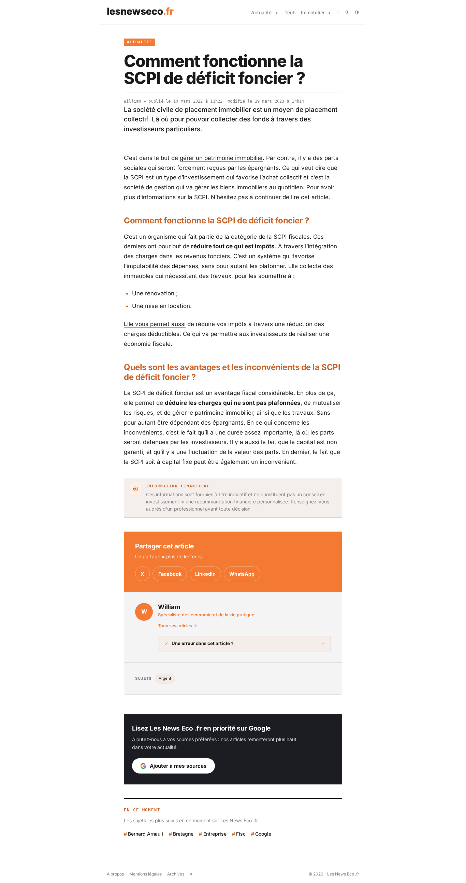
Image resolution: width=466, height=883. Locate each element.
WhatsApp (241, 574)
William (132, 101)
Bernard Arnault (145, 834)
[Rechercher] (346, 12)
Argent (165, 678)
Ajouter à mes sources (178, 766)
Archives (175, 874)
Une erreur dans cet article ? (202, 643)
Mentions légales (145, 874)
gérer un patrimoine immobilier (221, 157)
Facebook (169, 574)
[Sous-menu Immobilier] (329, 13)
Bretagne (183, 834)
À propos (115, 874)
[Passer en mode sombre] (356, 12)
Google (263, 834)
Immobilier (313, 12)
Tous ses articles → (177, 625)
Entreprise (214, 834)
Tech (290, 12)
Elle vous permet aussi (155, 324)
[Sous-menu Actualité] (276, 13)
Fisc (241, 834)
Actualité (261, 12)
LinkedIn (205, 574)
